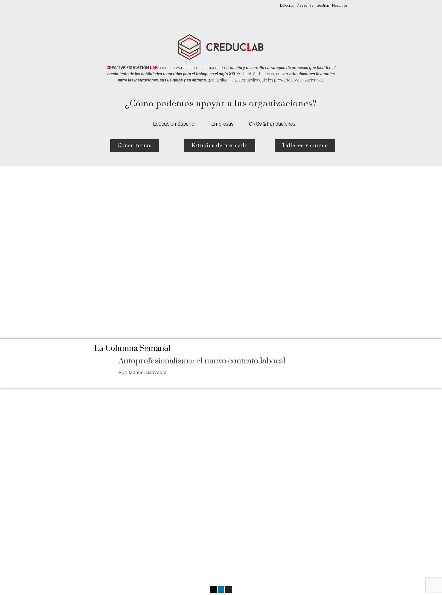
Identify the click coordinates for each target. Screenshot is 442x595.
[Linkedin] (221, 589)
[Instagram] (228, 589)
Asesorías (305, 5)
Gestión (323, 5)
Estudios (287, 5)
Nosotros (340, 5)
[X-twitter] (213, 589)
